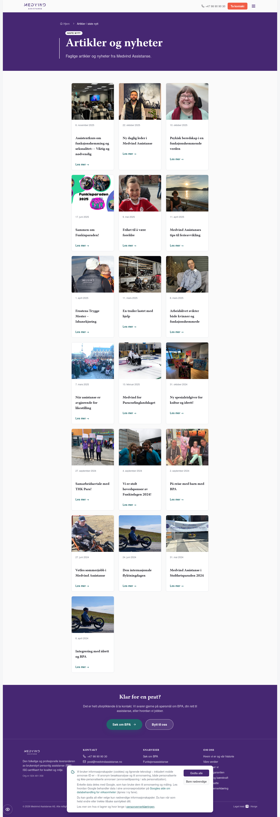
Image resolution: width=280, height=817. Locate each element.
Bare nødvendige (196, 781)
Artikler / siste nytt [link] (87, 24)
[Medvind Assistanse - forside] (35, 6)
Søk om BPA (122, 724)
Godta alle (196, 773)
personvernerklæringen (140, 806)
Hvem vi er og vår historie (218, 756)
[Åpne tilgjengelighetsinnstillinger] (7, 809)
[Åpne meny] (253, 6)
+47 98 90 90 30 (97, 756)
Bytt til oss (159, 724)
